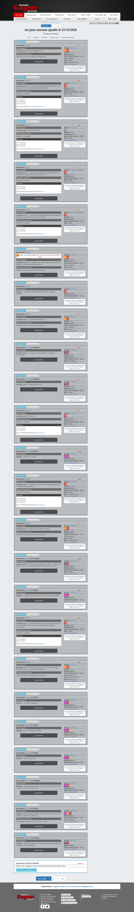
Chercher (115, 15)
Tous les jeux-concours (54, 22)
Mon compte (113, 19)
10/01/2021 (73, 255)
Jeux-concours (45, 22)
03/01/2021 (73, 561)
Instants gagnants (52, 19)
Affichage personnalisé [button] (68, 37)
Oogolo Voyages (86, 896)
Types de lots (59, 15)
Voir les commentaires (70, 64)
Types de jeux (72, 15)
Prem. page (45, 26)
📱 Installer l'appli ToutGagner (69, 903)
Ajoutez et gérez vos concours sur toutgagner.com (73, 886)
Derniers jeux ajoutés (21, 19)
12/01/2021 (73, 127)
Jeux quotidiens (36, 19)
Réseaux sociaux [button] (54, 37)
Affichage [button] (36, 37)
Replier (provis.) (21, 42)
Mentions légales (66, 894)
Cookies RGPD (71, 900)
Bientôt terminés (45, 15)
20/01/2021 (73, 48)
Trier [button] (28, 37)
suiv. (58, 26)
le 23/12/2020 (69, 68)
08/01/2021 (73, 317)
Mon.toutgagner (82, 19)
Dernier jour (67, 19)
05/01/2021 (73, 413)
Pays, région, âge (100, 15)
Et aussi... (97, 19)
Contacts (64, 900)
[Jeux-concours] (26, 8)
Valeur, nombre (86, 15)
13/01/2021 (73, 83)
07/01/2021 (73, 350)
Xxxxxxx (27, 45)
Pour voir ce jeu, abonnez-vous (26, 870)
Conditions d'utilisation (67, 897)
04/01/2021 (73, 454)
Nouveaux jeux (31, 15)
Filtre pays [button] (44, 37)
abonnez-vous (40, 106)
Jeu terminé (39, 61)
